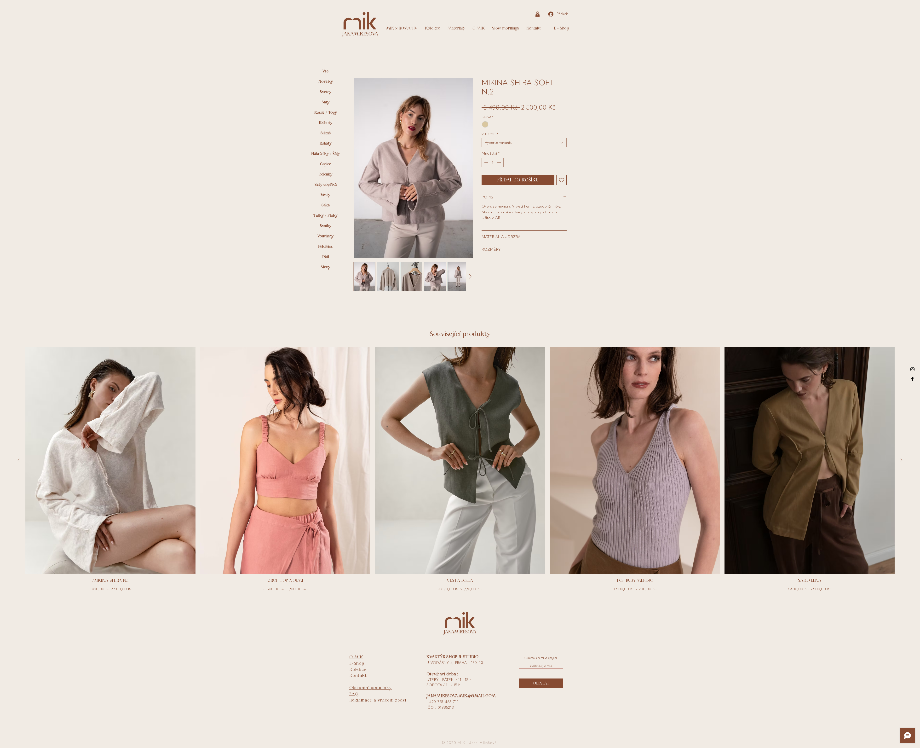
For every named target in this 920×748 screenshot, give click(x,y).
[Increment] (499, 163)
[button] (537, 14)
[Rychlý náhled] (110, 461)
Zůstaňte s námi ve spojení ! (540, 658)
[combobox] (524, 143)
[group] (460, 471)
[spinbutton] (492, 163)
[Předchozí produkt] (18, 461)
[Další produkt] (901, 461)
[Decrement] (485, 163)
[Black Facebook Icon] (912, 379)
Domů (358, 61)
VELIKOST (490, 135)
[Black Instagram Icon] (912, 369)
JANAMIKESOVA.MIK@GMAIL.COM (461, 697)
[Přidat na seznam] (561, 181)
